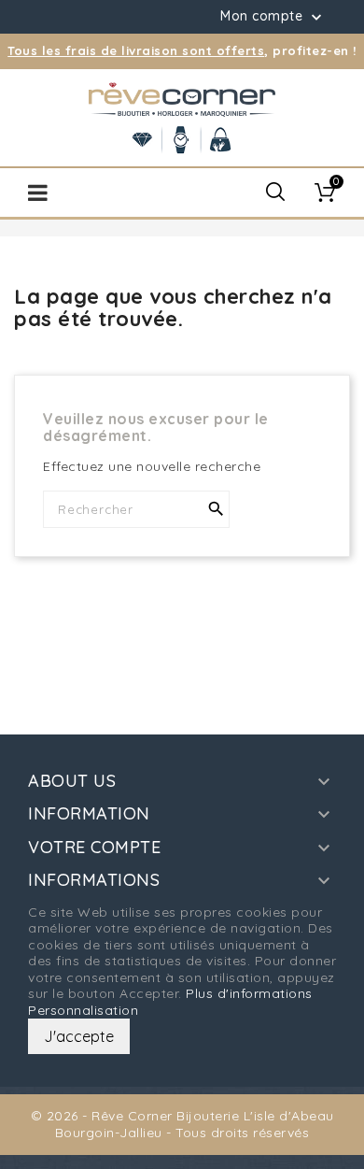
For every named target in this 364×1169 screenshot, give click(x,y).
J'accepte (79, 1036)
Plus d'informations (249, 993)
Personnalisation (83, 1010)
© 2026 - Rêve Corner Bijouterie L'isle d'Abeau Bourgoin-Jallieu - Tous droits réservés (182, 1124)
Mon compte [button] (273, 16)
